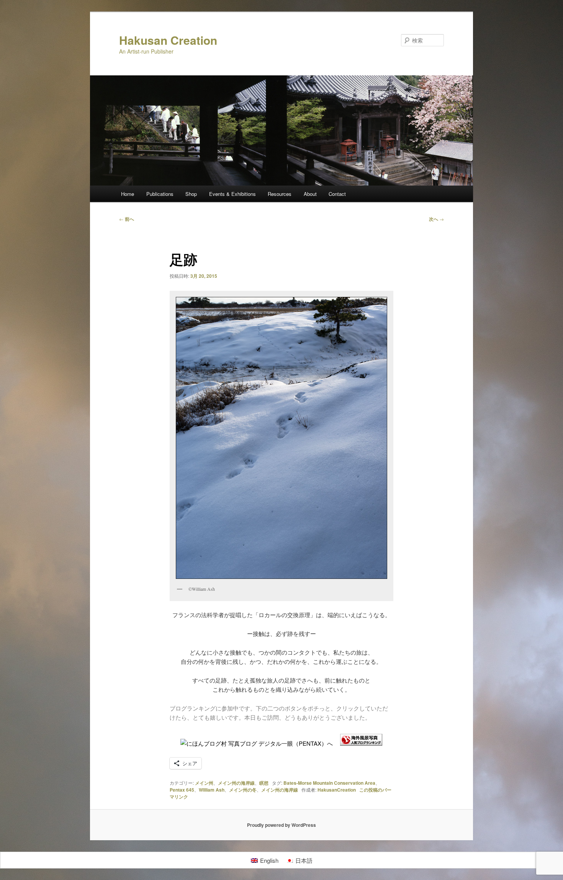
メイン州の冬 (243, 789)
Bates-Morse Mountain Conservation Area (329, 782)
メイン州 (204, 782)
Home (127, 193)
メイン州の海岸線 (236, 782)
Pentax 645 (182, 789)
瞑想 (263, 782)
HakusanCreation (337, 789)
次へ (436, 218)
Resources (279, 193)
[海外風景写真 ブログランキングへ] (361, 743)
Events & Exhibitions (232, 193)
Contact (337, 193)
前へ (126, 218)
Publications (159, 193)
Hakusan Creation (168, 40)
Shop (191, 193)
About (310, 193)
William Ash (211, 789)
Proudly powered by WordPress (281, 824)
